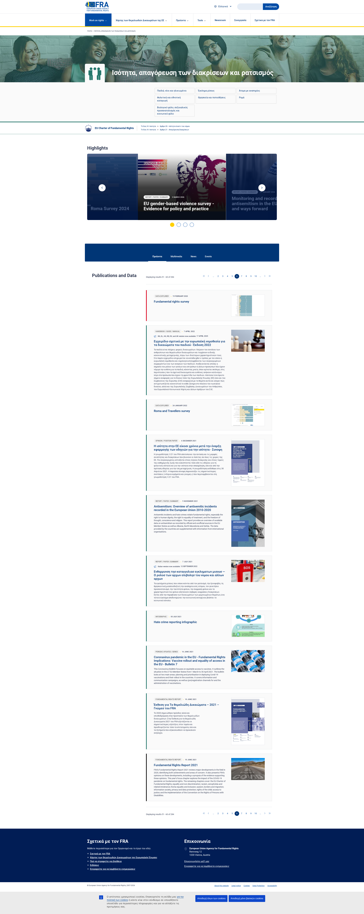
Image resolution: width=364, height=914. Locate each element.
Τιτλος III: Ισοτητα (148, 126)
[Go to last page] (269, 276)
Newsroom (220, 20)
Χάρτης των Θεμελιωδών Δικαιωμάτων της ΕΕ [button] (140, 20)
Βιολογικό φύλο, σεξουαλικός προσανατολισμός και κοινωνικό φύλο (172, 110)
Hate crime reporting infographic (175, 622)
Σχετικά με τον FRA (100, 853)
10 (256, 276)
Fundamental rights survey (171, 301)
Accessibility (272, 886)
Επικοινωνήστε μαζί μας (196, 861)
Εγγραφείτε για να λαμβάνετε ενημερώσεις (112, 869)
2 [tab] (179, 225)
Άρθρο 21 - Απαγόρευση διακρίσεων (174, 130)
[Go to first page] (204, 276)
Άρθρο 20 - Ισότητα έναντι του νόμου (175, 126)
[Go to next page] (265, 276)
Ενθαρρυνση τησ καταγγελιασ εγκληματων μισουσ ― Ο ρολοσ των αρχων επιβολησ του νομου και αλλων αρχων (189, 575)
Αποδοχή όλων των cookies (211, 898)
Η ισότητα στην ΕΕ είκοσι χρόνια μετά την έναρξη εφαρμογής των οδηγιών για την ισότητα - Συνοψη (188, 447)
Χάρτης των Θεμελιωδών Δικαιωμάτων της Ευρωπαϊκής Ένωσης (123, 857)
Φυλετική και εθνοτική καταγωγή (169, 99)
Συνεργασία (240, 20)
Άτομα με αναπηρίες (249, 90)
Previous (102, 187)
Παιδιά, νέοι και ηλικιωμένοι (172, 90)
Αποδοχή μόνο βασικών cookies (247, 898)
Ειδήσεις (94, 865)
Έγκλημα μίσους (206, 90)
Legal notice (236, 886)
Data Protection (259, 886)
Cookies (247, 886)
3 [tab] (185, 225)
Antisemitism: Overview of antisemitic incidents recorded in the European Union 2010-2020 (185, 508)
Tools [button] (200, 20)
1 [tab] (172, 225)
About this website (221, 886)
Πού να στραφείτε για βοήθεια (106, 861)
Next (261, 187)
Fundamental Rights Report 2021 (176, 765)
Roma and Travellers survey (172, 411)
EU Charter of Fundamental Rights (114, 128)
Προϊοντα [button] (181, 20)
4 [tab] (192, 225)
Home (89, 31)
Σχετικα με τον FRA (265, 20)
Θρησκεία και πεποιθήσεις (212, 97)
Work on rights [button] (96, 20)
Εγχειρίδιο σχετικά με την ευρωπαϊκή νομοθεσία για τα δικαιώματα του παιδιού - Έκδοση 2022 (189, 343)
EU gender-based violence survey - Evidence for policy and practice (179, 206)
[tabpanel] (182, 187)
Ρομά (241, 97)
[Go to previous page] (208, 276)
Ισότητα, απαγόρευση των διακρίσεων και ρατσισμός (115, 31)
